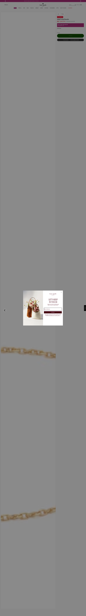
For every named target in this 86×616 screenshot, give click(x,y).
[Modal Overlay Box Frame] (43, 308)
